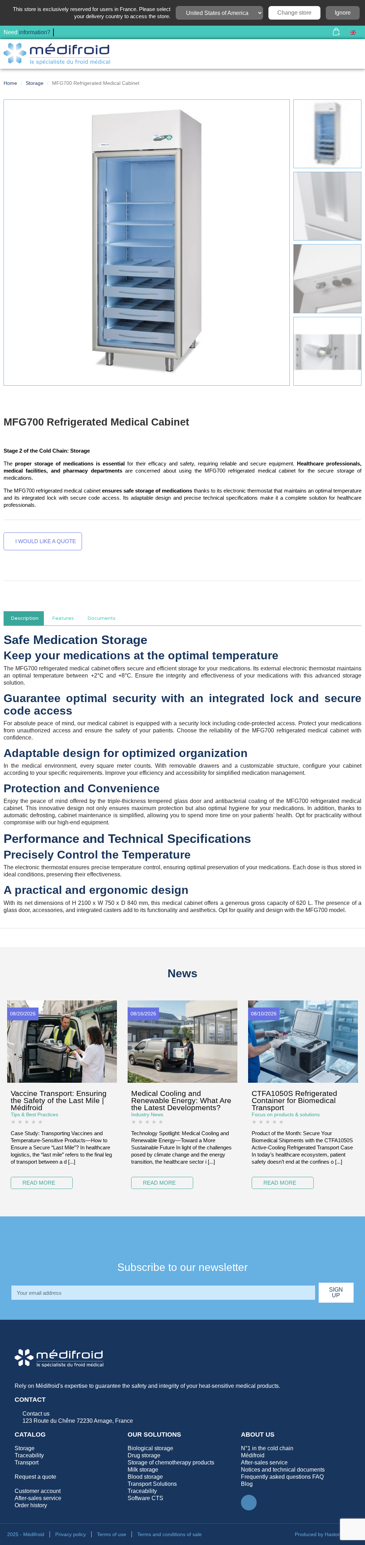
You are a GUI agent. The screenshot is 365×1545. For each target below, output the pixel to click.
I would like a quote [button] (45, 541)
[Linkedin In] (249, 1502)
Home (10, 83)
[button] (317, 33)
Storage (34, 83)
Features (63, 618)
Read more (38, 1183)
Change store (294, 13)
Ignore (343, 13)
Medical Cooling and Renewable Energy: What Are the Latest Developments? (181, 1100)
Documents (101, 618)
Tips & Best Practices (34, 1114)
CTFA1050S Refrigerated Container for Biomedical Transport (294, 1100)
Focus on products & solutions (286, 1114)
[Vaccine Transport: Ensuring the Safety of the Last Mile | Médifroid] (62, 1041)
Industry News (147, 1114)
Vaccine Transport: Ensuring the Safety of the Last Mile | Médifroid (59, 1100)
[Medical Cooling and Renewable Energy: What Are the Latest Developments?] (182, 1041)
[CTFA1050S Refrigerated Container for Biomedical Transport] (303, 1041)
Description (24, 618)
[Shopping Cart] (336, 32)
